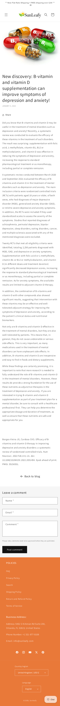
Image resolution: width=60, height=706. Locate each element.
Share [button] (8, 114)
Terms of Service (14, 605)
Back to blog (32, 476)
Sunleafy (33, 700)
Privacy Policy (13, 578)
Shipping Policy (13, 591)
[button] (6, 14)
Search (9, 585)
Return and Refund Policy (19, 599)
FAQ (8, 571)
